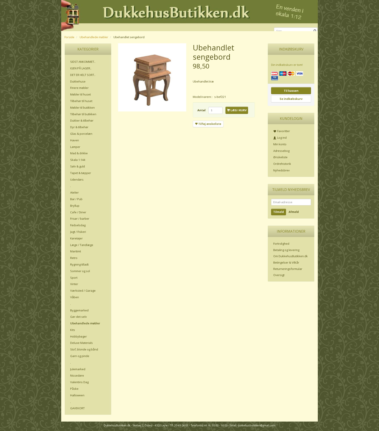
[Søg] (315, 31)
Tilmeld (278, 212)
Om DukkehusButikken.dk (290, 256)
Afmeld (294, 212)
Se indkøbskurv (291, 99)
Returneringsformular (287, 269)
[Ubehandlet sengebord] (152, 77)
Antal (201, 110)
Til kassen (291, 91)
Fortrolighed (281, 244)
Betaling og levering (286, 250)
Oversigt (278, 275)
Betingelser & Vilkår (286, 262)
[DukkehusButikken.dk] (189, 14)
